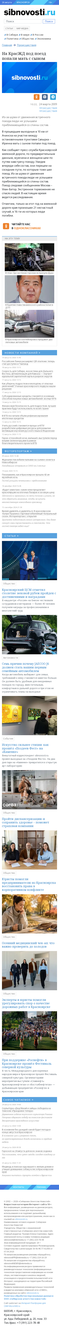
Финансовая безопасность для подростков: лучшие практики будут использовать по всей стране (29, 407)
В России (37, 34)
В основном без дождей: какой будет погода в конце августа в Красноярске (26, 1131)
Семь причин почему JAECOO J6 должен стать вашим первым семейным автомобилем (25, 667)
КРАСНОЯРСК (23, 2)
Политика (12, 38)
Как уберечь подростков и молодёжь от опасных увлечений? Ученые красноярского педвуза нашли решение (29, 386)
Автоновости (10, 657)
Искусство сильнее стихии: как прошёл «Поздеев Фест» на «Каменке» (25, 748)
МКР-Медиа (22, 28)
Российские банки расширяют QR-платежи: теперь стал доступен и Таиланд (28, 362)
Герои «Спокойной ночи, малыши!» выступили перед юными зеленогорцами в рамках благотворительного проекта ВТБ (29, 440)
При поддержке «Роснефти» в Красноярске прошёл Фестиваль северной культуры (26, 1063)
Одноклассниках (27, 228)
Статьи (9, 28)
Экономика (44, 38)
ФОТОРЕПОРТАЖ (18, 451)
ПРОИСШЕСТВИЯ (48, 108)
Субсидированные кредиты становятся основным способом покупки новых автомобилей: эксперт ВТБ (29, 397)
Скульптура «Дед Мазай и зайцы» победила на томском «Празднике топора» (26, 1109)
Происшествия (26, 45)
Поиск (49, 21)
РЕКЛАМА (41, 1187)
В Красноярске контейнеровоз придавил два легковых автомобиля (28, 341)
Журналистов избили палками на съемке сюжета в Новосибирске (28, 461)
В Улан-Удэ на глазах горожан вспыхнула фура (29, 272)
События (8, 738)
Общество (27, 38)
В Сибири (12, 34)
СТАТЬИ (12, 535)
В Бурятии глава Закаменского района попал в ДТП (29, 306)
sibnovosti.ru (21, 1219)
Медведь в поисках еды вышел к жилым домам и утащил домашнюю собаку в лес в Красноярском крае (27, 1169)
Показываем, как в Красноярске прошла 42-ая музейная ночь (25, 476)
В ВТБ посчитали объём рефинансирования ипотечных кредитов (25, 417)
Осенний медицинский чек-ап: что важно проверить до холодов (28, 945)
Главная (7, 45)
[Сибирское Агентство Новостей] (29, 12)
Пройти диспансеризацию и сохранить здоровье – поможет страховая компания (25, 822)
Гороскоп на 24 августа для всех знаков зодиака (27, 1151)
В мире (25, 34)
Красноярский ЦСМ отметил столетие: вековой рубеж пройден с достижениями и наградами (29, 593)
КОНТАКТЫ (18, 1187)
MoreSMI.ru (14, 1306)
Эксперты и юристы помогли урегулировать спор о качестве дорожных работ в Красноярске (26, 1003)
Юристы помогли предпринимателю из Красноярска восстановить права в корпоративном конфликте (29, 884)
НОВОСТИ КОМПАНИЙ (22, 352)
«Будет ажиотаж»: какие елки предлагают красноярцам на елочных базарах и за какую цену (28, 491)
